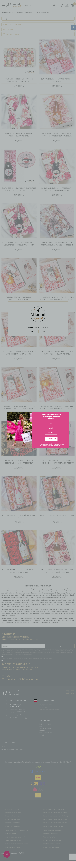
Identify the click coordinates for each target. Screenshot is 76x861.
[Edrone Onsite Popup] (38, 430)
